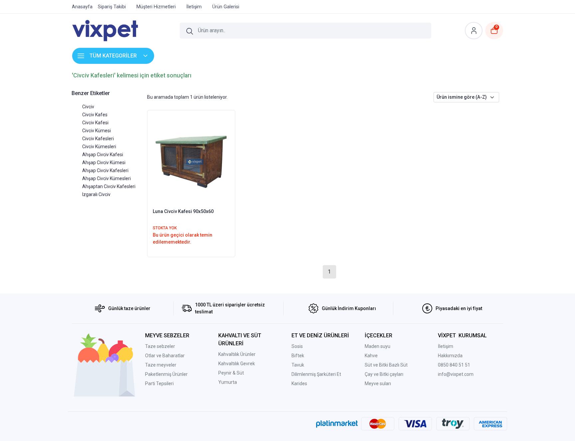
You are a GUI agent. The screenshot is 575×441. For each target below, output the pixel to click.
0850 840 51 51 (454, 365)
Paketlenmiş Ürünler (166, 374)
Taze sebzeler (160, 346)
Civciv (88, 106)
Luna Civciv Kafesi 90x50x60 (183, 211)
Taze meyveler (160, 365)
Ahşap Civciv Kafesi (102, 154)
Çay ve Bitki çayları (384, 374)
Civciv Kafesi (95, 122)
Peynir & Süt (231, 373)
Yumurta (227, 382)
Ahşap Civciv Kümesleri (106, 178)
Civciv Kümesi (96, 130)
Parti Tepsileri (159, 383)
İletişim (445, 346)
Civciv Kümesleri (99, 146)
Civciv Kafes (94, 114)
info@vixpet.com (456, 374)
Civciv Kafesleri (98, 138)
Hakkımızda (450, 355)
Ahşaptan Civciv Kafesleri (108, 186)
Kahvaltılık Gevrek (236, 363)
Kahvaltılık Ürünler (237, 354)
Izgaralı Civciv (96, 194)
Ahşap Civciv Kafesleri (105, 170)
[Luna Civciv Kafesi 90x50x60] (191, 159)
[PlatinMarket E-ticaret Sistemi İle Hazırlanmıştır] (337, 423)
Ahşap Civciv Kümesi (103, 162)
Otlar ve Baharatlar (165, 355)
